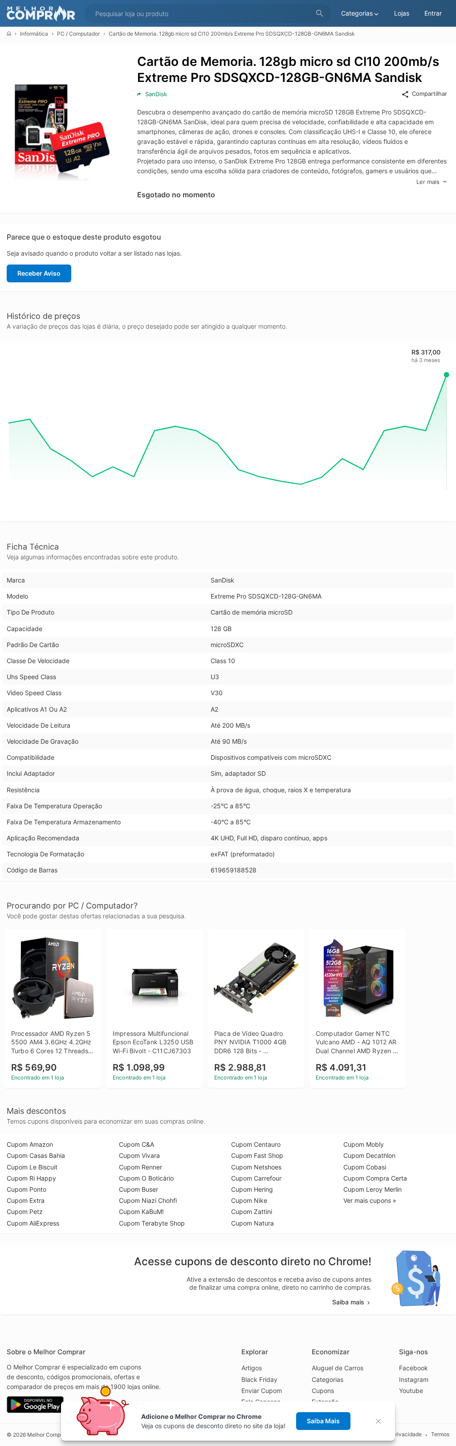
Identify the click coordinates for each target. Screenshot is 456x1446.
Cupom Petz (25, 1211)
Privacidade (407, 1434)
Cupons (323, 1390)
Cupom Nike (249, 1200)
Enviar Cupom (261, 1390)
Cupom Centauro (256, 1144)
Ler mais (428, 181)
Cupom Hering (252, 1189)
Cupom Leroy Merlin (372, 1189)
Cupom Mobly (363, 1144)
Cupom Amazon (30, 1144)
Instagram (413, 1379)
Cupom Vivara (139, 1155)
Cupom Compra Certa (375, 1178)
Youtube (411, 1390)
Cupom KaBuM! (141, 1211)
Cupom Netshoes (256, 1167)
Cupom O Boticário (146, 1178)
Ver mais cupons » (369, 1200)
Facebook (413, 1368)
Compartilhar (429, 93)
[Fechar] (381, 1421)
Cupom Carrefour (256, 1178)
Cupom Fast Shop (257, 1155)
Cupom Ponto (26, 1189)
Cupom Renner (140, 1167)
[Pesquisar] (319, 13)
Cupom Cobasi (364, 1167)
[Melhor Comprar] (43, 13)
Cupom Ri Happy (31, 1178)
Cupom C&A (136, 1144)
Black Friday (259, 1379)
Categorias (327, 1379)
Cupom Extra (26, 1200)
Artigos (251, 1368)
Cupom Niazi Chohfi (148, 1200)
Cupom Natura (252, 1223)
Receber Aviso (39, 273)
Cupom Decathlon (369, 1155)
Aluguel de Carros (337, 1368)
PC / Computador (78, 33)
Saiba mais (348, 1302)
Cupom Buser (138, 1189)
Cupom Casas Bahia (36, 1155)
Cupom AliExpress (33, 1223)
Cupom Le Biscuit (32, 1167)
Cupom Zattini (251, 1211)
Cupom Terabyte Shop (152, 1223)
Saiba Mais (323, 1421)
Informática (34, 33)
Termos (440, 1434)
